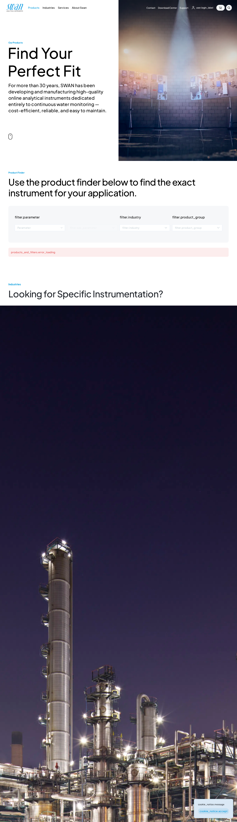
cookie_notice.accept (213, 811)
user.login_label (204, 7)
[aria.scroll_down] (10, 137)
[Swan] (15, 8)
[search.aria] (229, 8)
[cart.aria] (220, 8)
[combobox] (40, 228)
